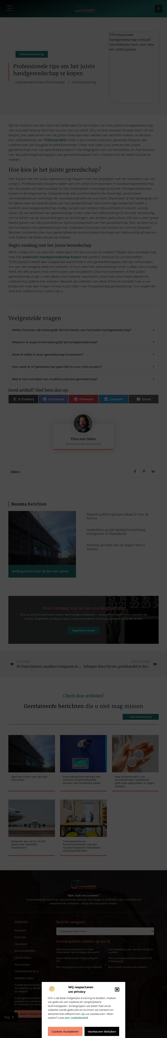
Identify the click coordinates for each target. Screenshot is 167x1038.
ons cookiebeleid (76, 1017)
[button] (117, 989)
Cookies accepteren (65, 1031)
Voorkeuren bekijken (102, 1031)
